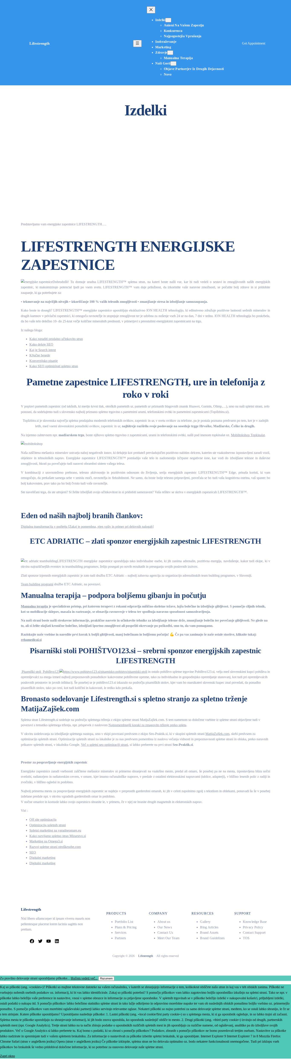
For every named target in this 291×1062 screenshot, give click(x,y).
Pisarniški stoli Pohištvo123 (40, 671)
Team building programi (37, 584)
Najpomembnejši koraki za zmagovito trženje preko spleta (147, 725)
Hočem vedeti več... (84, 978)
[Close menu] (151, 9)
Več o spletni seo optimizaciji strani (104, 744)
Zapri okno (7, 1056)
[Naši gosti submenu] (173, 63)
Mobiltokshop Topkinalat (248, 435)
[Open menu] (137, 43)
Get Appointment (253, 43)
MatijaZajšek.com (217, 734)
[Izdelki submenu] (168, 20)
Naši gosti (163, 63)
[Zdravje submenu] (170, 52)
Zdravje (161, 52)
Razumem (106, 978)
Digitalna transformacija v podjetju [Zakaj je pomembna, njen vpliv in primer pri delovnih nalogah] (87, 526)
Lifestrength (39, 43)
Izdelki (160, 20)
